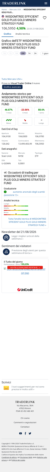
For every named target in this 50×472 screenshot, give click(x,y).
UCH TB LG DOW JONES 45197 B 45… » (25, 267)
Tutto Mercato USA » (12, 79)
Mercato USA (15, 9)
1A (29, 53)
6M (23, 53)
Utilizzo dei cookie (18, 460)
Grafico (7, 33)
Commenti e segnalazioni (25, 422)
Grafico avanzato (12, 86)
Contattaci (25, 427)
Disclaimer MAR (26, 457)
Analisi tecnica (22, 33)
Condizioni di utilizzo (9, 457)
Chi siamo (25, 418)
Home (4, 9)
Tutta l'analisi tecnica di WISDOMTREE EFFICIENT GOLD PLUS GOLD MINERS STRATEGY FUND (27, 222)
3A (35, 53)
